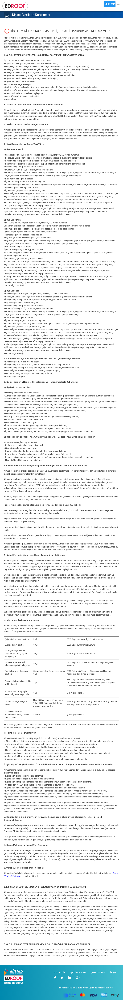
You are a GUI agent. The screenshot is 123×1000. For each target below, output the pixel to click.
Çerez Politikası (98, 972)
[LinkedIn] (69, 978)
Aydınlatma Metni (78, 972)
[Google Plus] (78, 978)
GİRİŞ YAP (110, 4)
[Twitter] (62, 978)
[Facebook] (55, 978)
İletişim (113, 972)
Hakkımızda (59, 972)
